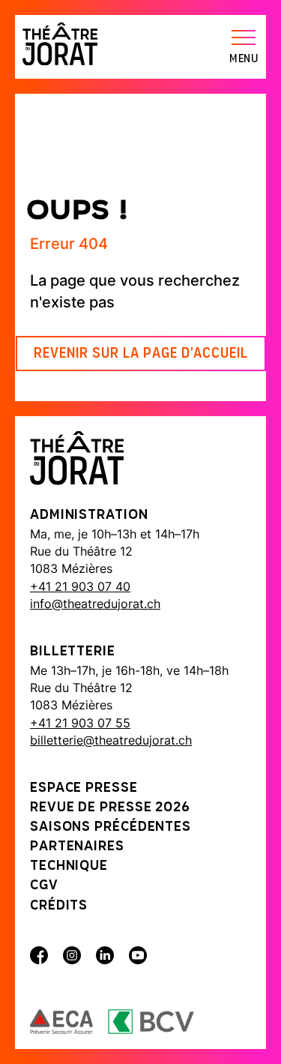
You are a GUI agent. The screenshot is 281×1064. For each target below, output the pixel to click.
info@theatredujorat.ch (95, 603)
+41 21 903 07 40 (80, 586)
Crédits (59, 906)
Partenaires (77, 847)
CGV (44, 886)
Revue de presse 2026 (110, 808)
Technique (69, 867)
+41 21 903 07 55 (80, 722)
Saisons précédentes (110, 828)
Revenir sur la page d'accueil (141, 353)
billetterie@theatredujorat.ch (111, 740)
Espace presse (84, 789)
